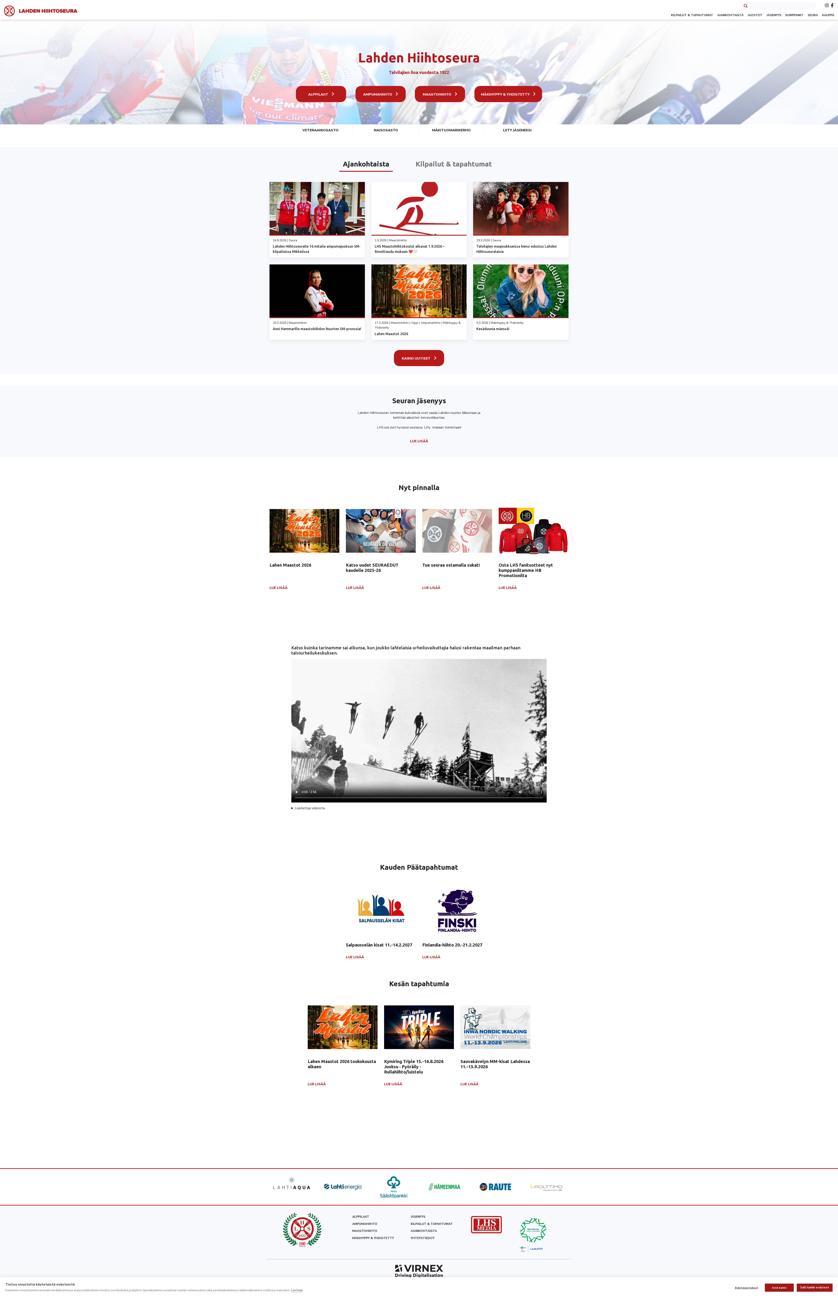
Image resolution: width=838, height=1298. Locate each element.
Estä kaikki (779, 1287)
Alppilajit (318, 94)
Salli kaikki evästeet (814, 1287)
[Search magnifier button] (745, 6)
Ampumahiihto (377, 94)
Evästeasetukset (746, 1287)
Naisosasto (386, 130)
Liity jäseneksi (517, 130)
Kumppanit (794, 15)
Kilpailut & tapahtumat (692, 15)
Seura (813, 15)
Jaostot (755, 15)
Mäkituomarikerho (451, 130)
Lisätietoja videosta (310, 808)
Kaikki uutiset (416, 358)
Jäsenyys (774, 15)
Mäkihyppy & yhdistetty (505, 94)
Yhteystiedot (423, 1238)
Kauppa (828, 15)
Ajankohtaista (730, 15)
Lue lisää (296, 1290)
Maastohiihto (437, 94)
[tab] (366, 164)
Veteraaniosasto (320, 130)
